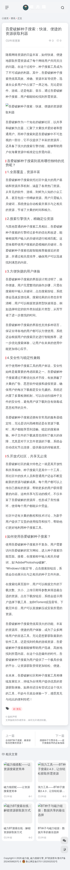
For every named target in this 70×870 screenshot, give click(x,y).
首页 (6, 18)
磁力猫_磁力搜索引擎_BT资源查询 (39, 858)
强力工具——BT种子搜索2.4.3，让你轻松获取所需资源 (51, 791)
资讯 (13, 18)
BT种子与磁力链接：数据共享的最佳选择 (51, 830)
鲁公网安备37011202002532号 (41, 861)
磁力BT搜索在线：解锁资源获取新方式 (17, 830)
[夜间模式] (64, 849)
